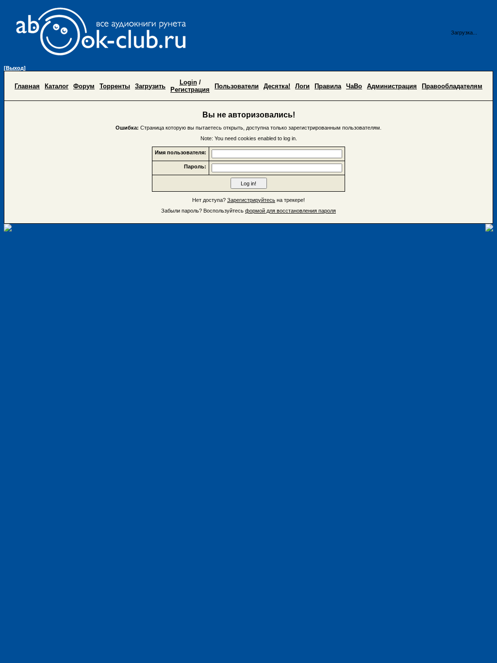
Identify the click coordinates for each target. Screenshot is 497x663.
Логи (302, 86)
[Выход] (15, 68)
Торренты (114, 86)
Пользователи (237, 86)
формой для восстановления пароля (290, 211)
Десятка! (277, 86)
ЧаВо (354, 86)
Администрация (392, 86)
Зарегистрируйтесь (251, 200)
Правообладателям (452, 86)
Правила (328, 86)
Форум (84, 86)
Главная (27, 86)
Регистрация (190, 89)
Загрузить (150, 86)
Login (188, 82)
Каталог (56, 86)
